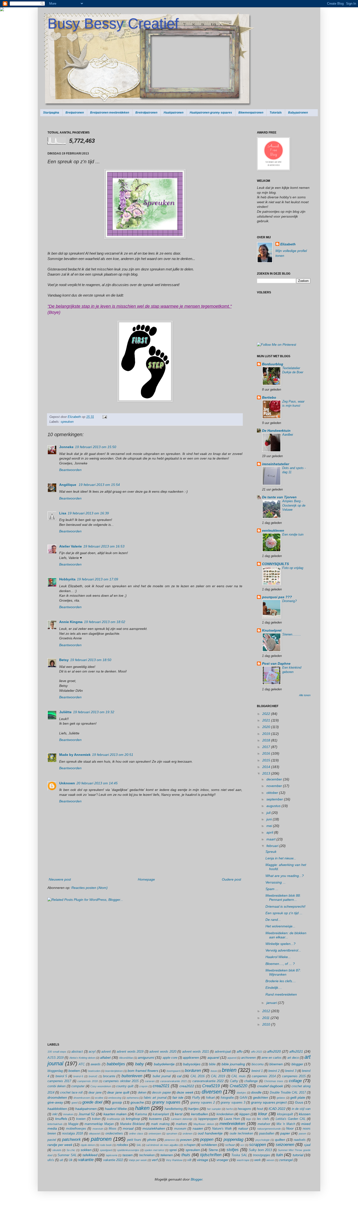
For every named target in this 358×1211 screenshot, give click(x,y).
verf (155, 1160)
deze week (185, 1092)
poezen (186, 1140)
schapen (190, 1145)
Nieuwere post (60, 879)
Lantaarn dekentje (182, 1118)
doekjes (241, 1092)
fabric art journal (155, 1097)
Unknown (67, 783)
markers (181, 1124)
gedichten (260, 1097)
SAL (138, 1145)
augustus (274, 806)
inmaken (68, 1114)
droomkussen (82, 1097)
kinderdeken (225, 1114)
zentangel (286, 1160)
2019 (266, 734)
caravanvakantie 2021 (173, 1081)
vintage (202, 1160)
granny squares (166, 1102)
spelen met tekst (154, 1150)
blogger (297, 1064)
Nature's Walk (222, 1128)
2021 (266, 720)
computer (78, 1086)
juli (269, 813)
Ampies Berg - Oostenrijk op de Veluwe (293, 505)
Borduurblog (272, 364)
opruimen (171, 1133)
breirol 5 (61, 1076)
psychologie (262, 1139)
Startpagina (51, 112)
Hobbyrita (67, 579)
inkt (54, 1114)
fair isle (178, 1097)
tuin (279, 1155)
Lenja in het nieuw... (280, 858)
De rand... (273, 920)
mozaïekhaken (153, 1128)
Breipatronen (75, 112)
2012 (266, 1011)
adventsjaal (223, 1051)
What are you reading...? (284, 876)
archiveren (248, 1057)
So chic (70, 1150)
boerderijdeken (114, 1070)
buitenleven (132, 1076)
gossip (117, 1102)
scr (242, 1145)
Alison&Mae (126, 1057)
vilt (189, 1160)
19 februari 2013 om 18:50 (90, 660)
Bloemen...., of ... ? (280, 964)
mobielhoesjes (76, 1128)
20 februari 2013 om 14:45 (97, 783)
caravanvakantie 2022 (208, 1081)
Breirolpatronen (146, 112)
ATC (82, 1064)
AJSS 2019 (55, 1057)
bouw (214, 1070)
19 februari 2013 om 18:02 (104, 622)
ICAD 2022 (277, 1109)
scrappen (257, 1144)
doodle (256, 1092)
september (275, 799)
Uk (71, 1160)
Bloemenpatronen (250, 112)
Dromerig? (289, 601)
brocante (109, 1076)
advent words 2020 (162, 1051)
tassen (127, 1155)
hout (260, 1109)
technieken (147, 1155)
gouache (137, 1102)
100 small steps (56, 1051)
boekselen (94, 1070)
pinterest (170, 1139)
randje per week (59, 1145)
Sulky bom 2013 (260, 1150)
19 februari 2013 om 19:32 (93, 712)
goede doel (92, 1102)
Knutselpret (272, 630)
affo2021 (296, 1051)
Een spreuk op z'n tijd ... (283, 913)
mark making (160, 1124)
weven (270, 1160)
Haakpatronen (173, 112)
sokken (86, 1150)
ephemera (133, 1097)
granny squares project (269, 1102)
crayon (143, 1086)
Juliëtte (65, 712)
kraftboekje (113, 1118)
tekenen (166, 1155)
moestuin (98, 1128)
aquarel (213, 1057)
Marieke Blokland (132, 1124)
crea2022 (186, 1086)
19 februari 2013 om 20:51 (112, 755)
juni (269, 819)
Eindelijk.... (273, 988)
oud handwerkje (210, 1133)
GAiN (243, 1097)
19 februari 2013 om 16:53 (103, 546)
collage (295, 1080)
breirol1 (93, 1076)
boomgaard (173, 1070)
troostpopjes (261, 1155)
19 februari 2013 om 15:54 (99, 485)
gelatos (281, 1097)
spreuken (67, 421)
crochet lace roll (71, 1092)
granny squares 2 (202, 1102)
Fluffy (196, 1097)
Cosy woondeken (100, 1086)
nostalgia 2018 (72, 1133)
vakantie (86, 1159)
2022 (266, 714)
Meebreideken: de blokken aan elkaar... (285, 935)
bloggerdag (55, 1071)
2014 (266, 767)
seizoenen (285, 1144)
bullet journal (162, 1076)
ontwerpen (155, 1133)
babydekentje (164, 1064)
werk (257, 1160)
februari (272, 846)
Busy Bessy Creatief (113, 23)
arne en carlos (272, 1057)
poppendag (233, 1139)
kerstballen (199, 1114)
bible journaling (233, 1064)
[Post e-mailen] (104, 417)
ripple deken (88, 1145)
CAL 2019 (218, 1076)
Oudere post (231, 879)
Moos (112, 1128)
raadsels (300, 1140)
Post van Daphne (276, 663)
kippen (244, 1114)
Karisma (141, 1114)
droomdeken (57, 1097)
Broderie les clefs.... (280, 981)
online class (136, 1133)
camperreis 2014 (263, 1076)
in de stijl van (301, 1109)
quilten (280, 1140)
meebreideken (232, 1123)
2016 (266, 753)
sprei (173, 1150)
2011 (266, 1018)
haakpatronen (86, 1109)
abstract (77, 1051)
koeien (80, 1119)
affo (240, 1051)
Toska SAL (239, 1155)
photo (151, 1140)
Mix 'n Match (285, 1124)
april (270, 832)
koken (96, 1119)
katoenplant (161, 1114)
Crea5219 (211, 1086)
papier (285, 1133)
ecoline (99, 1097)
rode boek (106, 1145)
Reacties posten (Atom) (89, 888)
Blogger (196, 1179)
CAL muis (238, 1076)
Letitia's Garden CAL (290, 1119)
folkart (210, 1097)
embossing (114, 1097)
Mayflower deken (203, 1124)
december (274, 779)
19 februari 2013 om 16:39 (88, 513)
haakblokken (57, 1109)
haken (142, 1108)
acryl (92, 1051)
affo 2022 (256, 1051)
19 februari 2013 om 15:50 (95, 447)
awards (96, 1064)
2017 (266, 747)
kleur (262, 1114)
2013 (266, 773)
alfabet (105, 1057)
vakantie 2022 (113, 1160)
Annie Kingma (71, 622)
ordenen (187, 1133)
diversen (212, 1092)
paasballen (266, 1133)
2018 (266, 740)
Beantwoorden (70, 470)
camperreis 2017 (59, 1081)
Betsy (64, 660)
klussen (305, 1114)
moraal (128, 1128)
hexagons (244, 1109)
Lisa (62, 513)
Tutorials (276, 112)
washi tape (243, 1160)
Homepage (146, 879)
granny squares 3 (233, 1102)
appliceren (191, 1057)
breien (229, 1070)
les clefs (263, 1119)
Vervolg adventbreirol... (283, 950)
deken (142, 1092)
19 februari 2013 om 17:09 (97, 579)
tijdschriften (210, 1155)
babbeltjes (116, 1064)
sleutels (56, 1150)
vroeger (222, 1160)
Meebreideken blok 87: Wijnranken (283, 972)
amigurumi (146, 1057)
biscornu (258, 1064)
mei (269, 826)
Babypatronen (298, 112)
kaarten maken (115, 1114)
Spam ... (271, 889)
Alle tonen (305, 695)
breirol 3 (290, 1071)
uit (61, 1160)
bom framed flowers (143, 1071)
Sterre (213, 1150)
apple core (170, 1057)
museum (180, 1128)
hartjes (193, 1109)
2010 (266, 1024)
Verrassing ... (275, 882)
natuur (243, 1128)
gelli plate (297, 1097)
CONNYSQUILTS (275, 564)
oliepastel (94, 1133)
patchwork (71, 1139)
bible (212, 1064)
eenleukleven (273, 530)
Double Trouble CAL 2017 (288, 1092)
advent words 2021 (195, 1051)
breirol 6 (78, 1076)
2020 (266, 727)
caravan (150, 1081)
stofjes (232, 1149)
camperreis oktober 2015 (121, 1081)
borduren (193, 1070)
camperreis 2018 (87, 1081)
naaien (198, 1128)
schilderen (209, 1145)
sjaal (307, 1145)
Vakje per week (138, 1160)
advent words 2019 (130, 1051)
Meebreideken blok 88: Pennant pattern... (283, 898)
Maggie (73, 1124)
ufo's (50, 1160)
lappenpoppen (208, 1119)
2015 (266, 760)
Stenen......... (291, 634)
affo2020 (274, 1051)
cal (179, 1076)
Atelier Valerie (70, 546)
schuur (230, 1145)
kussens (155, 1119)
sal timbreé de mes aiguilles (162, 1145)
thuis (185, 1155)
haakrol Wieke (116, 1109)
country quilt (124, 1086)
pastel (51, 1140)
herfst (229, 1108)
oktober (272, 793)
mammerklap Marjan (99, 1124)
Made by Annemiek (75, 755)
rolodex (122, 1145)
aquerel (231, 1057)
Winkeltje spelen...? (280, 944)
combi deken (56, 1086)
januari (272, 1003)
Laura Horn (232, 1119)
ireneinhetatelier (275, 464)
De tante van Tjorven (279, 497)
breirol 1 (257, 1071)
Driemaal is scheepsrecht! (285, 906)
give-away (55, 1102)
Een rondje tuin (292, 534)
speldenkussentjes (128, 1150)
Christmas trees (273, 1081)
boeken (74, 1071)
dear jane (94, 1092)
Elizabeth (75, 417)
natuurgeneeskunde (269, 1128)
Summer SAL (67, 1155)
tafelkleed (90, 1155)
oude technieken (241, 1133)
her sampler (214, 1108)
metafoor (264, 1124)
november (274, 786)
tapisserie (111, 1155)
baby (139, 1064)
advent (106, 1051)
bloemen (276, 1064)
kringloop (133, 1119)
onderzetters (114, 1133)
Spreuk (270, 852)
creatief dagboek (270, 1086)
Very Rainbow (174, 1160)
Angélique (68, 485)
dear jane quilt (118, 1092)
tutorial (298, 1155)
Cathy (234, 1081)
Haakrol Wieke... (278, 957)
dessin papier (161, 1092)
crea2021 (161, 1086)
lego (248, 1118)
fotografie (227, 1097)
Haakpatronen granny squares (211, 112)
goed (74, 1102)
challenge (251, 1081)
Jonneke (66, 447)
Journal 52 (86, 1114)
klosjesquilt (285, 1114)
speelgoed (106, 1150)
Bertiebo (269, 397)
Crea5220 (238, 1086)
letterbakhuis (55, 1124)
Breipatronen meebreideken (109, 112)
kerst (178, 1114)
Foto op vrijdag (292, 568)
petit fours (134, 1140)
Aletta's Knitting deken (82, 1057)
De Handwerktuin (276, 430)
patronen (101, 1139)
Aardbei (287, 434)
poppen (206, 1139)
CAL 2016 (197, 1076)
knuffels (61, 1119)
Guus (299, 1102)
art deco (293, 1057)
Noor (290, 1128)
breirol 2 (274, 1071)
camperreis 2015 (294, 1076)
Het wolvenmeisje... (280, 926)
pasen (302, 1133)
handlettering (174, 1109)
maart (271, 839)
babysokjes (191, 1064)
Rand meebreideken (281, 994)
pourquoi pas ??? (277, 597)
